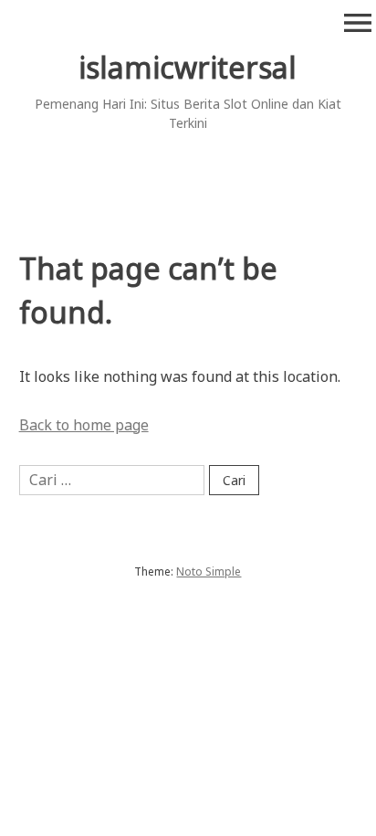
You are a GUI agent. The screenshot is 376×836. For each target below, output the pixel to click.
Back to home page (84, 425)
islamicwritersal (187, 67)
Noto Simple (208, 571)
